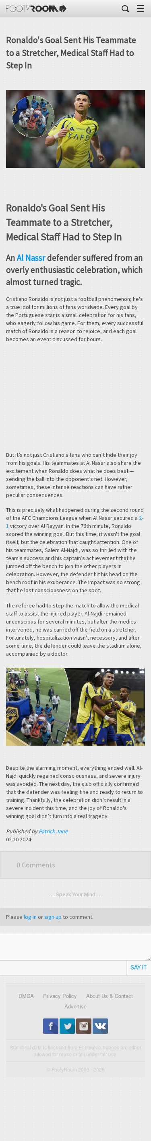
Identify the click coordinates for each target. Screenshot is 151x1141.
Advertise (75, 1006)
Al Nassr (31, 257)
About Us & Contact (109, 996)
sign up (53, 916)
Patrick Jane (53, 831)
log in (30, 916)
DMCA (26, 996)
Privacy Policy (60, 996)
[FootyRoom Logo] (36, 8)
